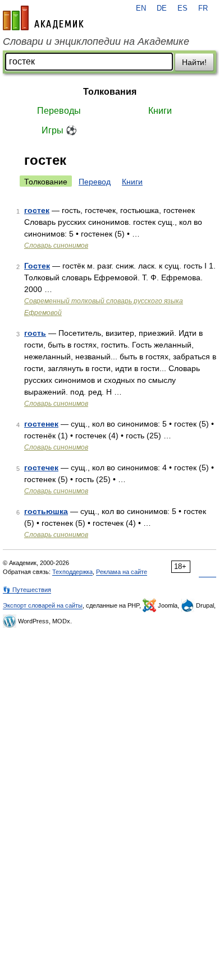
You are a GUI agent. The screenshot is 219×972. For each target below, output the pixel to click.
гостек (36, 210)
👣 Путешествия (27, 589)
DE (162, 8)
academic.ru (43, 18)
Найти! (194, 62)
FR (203, 8)
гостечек (41, 467)
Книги (160, 110)
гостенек (41, 423)
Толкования (109, 91)
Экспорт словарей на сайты (43, 605)
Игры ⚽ (59, 130)
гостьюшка (46, 511)
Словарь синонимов (56, 245)
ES (182, 8)
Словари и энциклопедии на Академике (96, 41)
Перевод (95, 181)
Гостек (37, 265)
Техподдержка (72, 571)
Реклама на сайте (121, 571)
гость (35, 332)
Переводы (59, 110)
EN (141, 8)
